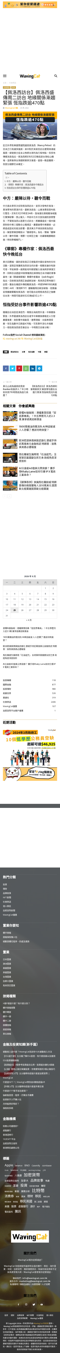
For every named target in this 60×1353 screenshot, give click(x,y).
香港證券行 (8, 1134)
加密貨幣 (32, 1174)
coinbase (47, 1165)
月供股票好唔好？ (11, 1103)
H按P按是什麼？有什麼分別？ (16, 1003)
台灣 (23, 352)
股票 (13, 1206)
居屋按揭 (7, 1029)
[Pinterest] (19, 368)
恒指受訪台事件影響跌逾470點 (21, 188)
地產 (47, 1180)
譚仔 (32, 1206)
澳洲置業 (7, 963)
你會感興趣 (27, 406)
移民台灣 (46, 1197)
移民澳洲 (8, 1202)
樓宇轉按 (7, 1012)
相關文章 (9, 406)
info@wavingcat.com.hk (34, 1278)
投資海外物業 (34, 1186)
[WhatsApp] (26, 368)
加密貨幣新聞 (9, 910)
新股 (17, 1191)
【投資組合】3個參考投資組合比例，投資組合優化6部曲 (28, 1064)
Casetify (36, 1165)
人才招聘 (46, 1284)
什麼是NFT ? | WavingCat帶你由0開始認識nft (24, 1082)
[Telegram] (39, 368)
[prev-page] (5, 496)
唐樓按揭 (7, 1025)
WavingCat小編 (11, 108)
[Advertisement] (30, 41)
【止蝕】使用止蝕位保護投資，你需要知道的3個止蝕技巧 (29, 1069)
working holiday (34, 1170)
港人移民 (7, 906)
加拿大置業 (8, 981)
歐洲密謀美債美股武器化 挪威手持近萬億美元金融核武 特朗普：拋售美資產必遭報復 (38, 444)
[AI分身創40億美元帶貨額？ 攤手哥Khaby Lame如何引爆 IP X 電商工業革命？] (10, 472)
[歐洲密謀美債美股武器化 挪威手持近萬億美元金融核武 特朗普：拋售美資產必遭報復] (10, 444)
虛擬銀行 (7, 1130)
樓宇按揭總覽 (9, 1007)
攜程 (43, 1185)
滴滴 (17, 1197)
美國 (45, 352)
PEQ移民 (23, 1170)
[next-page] (9, 496)
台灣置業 (7, 976)
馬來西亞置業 (9, 985)
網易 (46, 1201)
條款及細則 (25, 1284)
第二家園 (38, 1201)
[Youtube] (42, 1305)
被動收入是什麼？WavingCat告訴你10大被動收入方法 (27, 1051)
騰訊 (18, 1211)
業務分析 (25, 1191)
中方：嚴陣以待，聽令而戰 (19, 181)
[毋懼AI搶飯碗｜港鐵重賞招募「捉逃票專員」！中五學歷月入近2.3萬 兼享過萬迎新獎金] (10, 416)
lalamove (14, 1170)
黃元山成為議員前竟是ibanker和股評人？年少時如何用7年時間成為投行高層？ (15, 391)
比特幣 (38, 1190)
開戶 (38, 1207)
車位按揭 (7, 1033)
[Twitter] (12, 368)
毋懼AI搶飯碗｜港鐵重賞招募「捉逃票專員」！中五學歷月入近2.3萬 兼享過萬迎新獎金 (37, 416)
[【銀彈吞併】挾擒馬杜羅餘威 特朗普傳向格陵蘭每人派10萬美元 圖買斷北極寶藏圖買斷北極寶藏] (10, 486)
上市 (44, 1170)
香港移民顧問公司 (11, 1147)
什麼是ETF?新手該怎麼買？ (15, 1090)
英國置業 (7, 972)
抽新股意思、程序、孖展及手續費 (18, 1095)
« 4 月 (29, 620)
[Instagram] (26, 1304)
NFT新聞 (7, 897)
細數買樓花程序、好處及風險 (16, 941)
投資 (13, 87)
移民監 (15, 1202)
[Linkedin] (33, 368)
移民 (38, 1196)
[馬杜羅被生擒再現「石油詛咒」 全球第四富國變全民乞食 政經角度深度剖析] (10, 458)
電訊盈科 (9, 1211)
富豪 (15, 1185)
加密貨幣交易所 (10, 1143)
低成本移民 (9, 1176)
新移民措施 (9, 1191)
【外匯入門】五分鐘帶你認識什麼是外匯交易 (23, 1086)
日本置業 (7, 959)
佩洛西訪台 (15, 352)
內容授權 (36, 1284)
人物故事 (7, 475)
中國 (39, 352)
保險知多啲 (8, 1108)
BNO (27, 1165)
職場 (5, 420)
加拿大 (24, 1180)
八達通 (18, 1175)
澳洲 (23, 1196)
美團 (7, 1206)
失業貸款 (8, 1186)
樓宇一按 (7, 1016)
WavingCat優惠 (10, 914)
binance (18, 1165)
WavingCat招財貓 (33, 338)
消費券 (9, 1196)
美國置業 (7, 968)
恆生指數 (31, 352)
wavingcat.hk (13, 338)
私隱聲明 (14, 1284)
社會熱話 (12, 83)
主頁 (4, 83)
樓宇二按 (7, 1020)
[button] (4, 76)
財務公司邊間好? (10, 1126)
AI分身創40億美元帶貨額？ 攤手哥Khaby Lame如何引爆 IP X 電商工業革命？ (37, 472)
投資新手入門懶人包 (12, 1099)
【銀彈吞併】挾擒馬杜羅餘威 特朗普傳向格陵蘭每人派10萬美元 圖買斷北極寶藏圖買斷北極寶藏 (38, 485)
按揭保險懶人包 (10, 937)
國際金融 (7, 434)
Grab (6, 1170)
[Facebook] (6, 368)
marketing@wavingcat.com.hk (34, 1281)
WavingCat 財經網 (41, 1323)
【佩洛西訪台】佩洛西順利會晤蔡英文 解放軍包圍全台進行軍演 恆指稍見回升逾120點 (43, 391)
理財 (5, 888)
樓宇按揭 (7, 932)
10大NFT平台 (9, 1139)
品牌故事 (7, 893)
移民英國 (26, 1201)
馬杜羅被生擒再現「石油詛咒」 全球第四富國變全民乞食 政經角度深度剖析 (38, 458)
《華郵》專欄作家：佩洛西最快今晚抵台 (25, 184)
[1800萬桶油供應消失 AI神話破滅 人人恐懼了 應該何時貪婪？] (10, 430)
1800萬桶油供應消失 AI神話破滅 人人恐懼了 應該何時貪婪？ (37, 428)
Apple (9, 1165)
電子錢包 (46, 1206)
